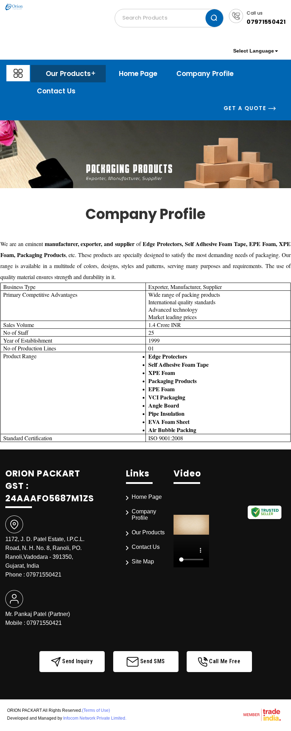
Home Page (138, 73)
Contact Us (56, 91)
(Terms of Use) (96, 710)
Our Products (68, 73)
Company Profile (205, 73)
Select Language (253, 51)
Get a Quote (246, 108)
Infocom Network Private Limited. (94, 718)
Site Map (143, 561)
